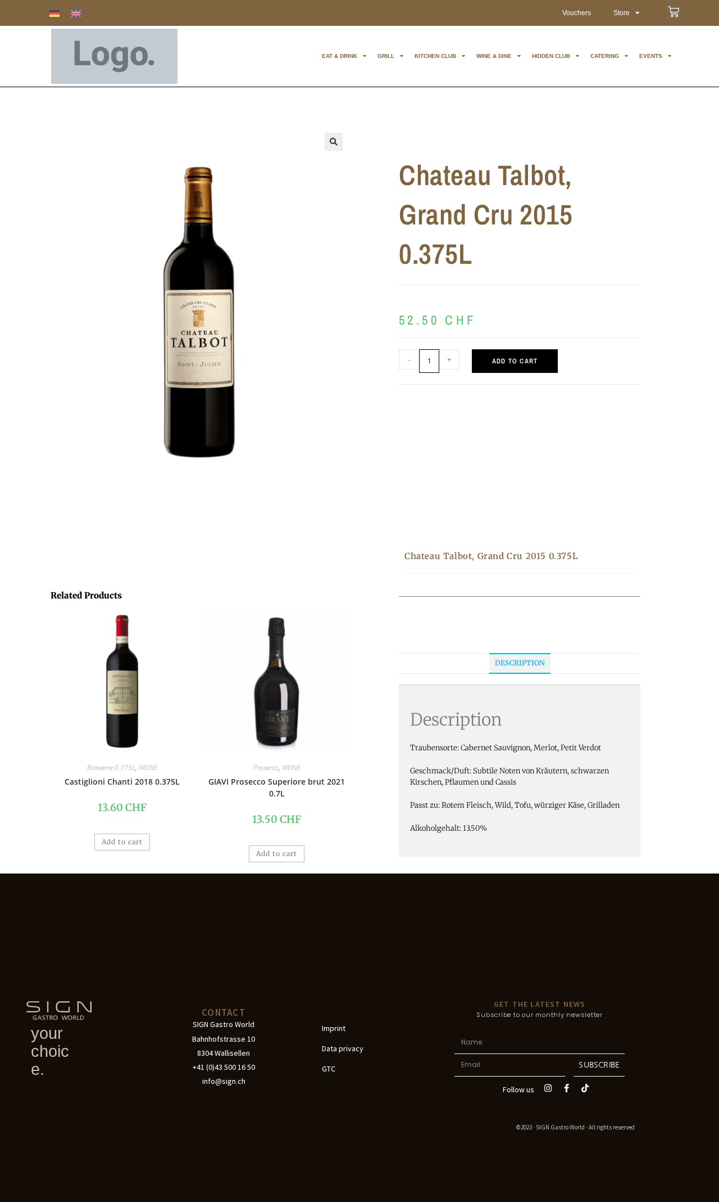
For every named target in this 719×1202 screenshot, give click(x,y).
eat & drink (339, 56)
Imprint (333, 1028)
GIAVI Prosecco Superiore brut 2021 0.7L (276, 787)
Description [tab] (520, 663)
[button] (334, 142)
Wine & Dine (494, 56)
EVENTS (650, 56)
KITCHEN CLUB (435, 56)
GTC (328, 1069)
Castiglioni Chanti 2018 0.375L (122, 781)
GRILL (385, 56)
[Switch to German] (54, 13)
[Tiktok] (585, 1088)
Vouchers (576, 13)
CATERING (604, 56)
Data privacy (342, 1048)
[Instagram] (548, 1088)
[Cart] (673, 12)
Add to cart (515, 361)
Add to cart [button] (122, 842)
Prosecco (266, 767)
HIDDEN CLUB (551, 56)
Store (621, 13)
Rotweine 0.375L (111, 767)
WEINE (148, 767)
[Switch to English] (76, 13)
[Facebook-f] (566, 1088)
